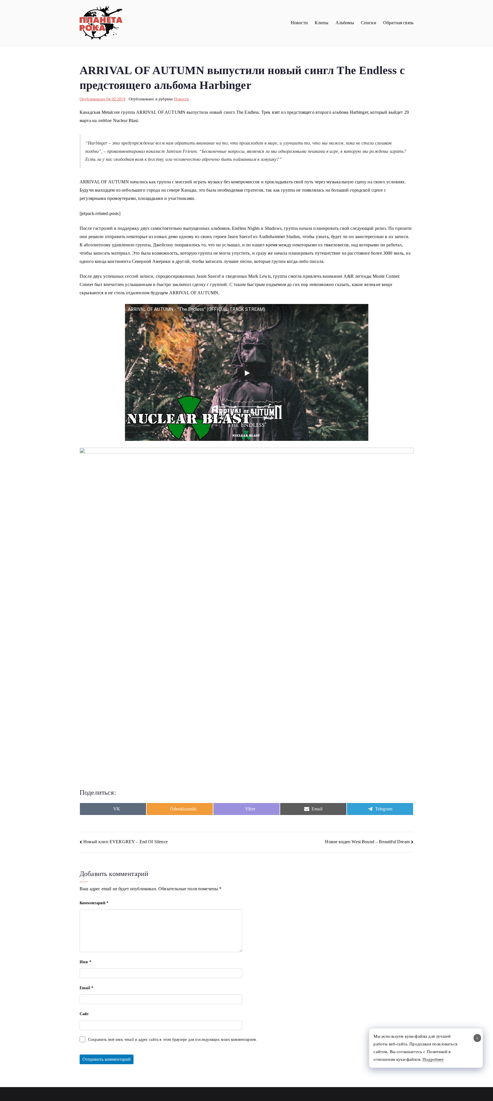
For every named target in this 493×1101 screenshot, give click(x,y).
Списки (368, 22)
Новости (299, 22)
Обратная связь (398, 22)
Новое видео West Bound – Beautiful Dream (367, 841)
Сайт (84, 1014)
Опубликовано (102, 99)
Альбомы (345, 22)
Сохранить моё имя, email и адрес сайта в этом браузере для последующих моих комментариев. (172, 1039)
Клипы (322, 22)
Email (86, 988)
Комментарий (94, 903)
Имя (85, 962)
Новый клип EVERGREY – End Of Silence (125, 841)
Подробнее (433, 1059)
